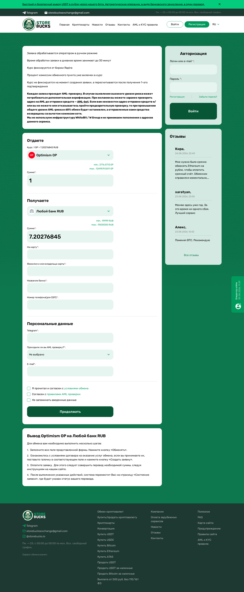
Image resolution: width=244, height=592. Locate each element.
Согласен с (56, 394)
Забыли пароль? (208, 96)
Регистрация (197, 24)
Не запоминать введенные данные (54, 400)
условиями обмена (76, 388)
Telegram (32, 12)
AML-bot (82, 101)
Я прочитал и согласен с (60, 388)
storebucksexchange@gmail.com (68, 12)
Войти (175, 24)
